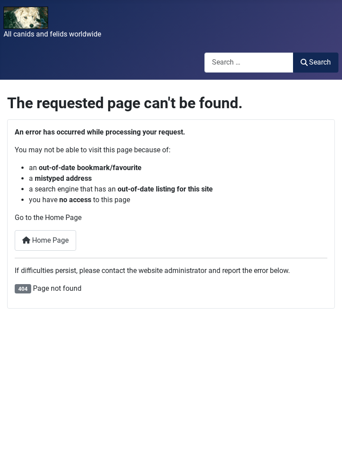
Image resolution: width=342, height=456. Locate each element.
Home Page (49, 240)
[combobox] (248, 63)
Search (320, 62)
